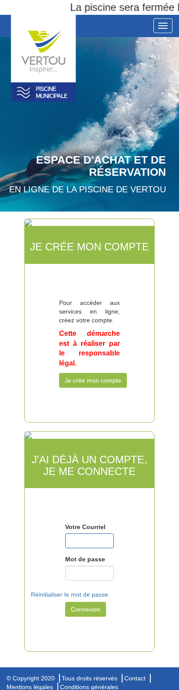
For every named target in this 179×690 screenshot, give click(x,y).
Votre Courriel (85, 526)
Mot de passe (85, 559)
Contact (135, 678)
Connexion (85, 609)
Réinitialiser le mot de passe (69, 594)
